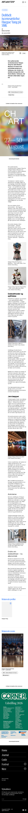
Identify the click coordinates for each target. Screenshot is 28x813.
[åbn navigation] (25, 2)
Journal (5, 754)
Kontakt (4, 780)
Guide (4, 759)
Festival (5, 764)
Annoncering (5, 778)
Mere (4, 768)
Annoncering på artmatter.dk (14, 741)
